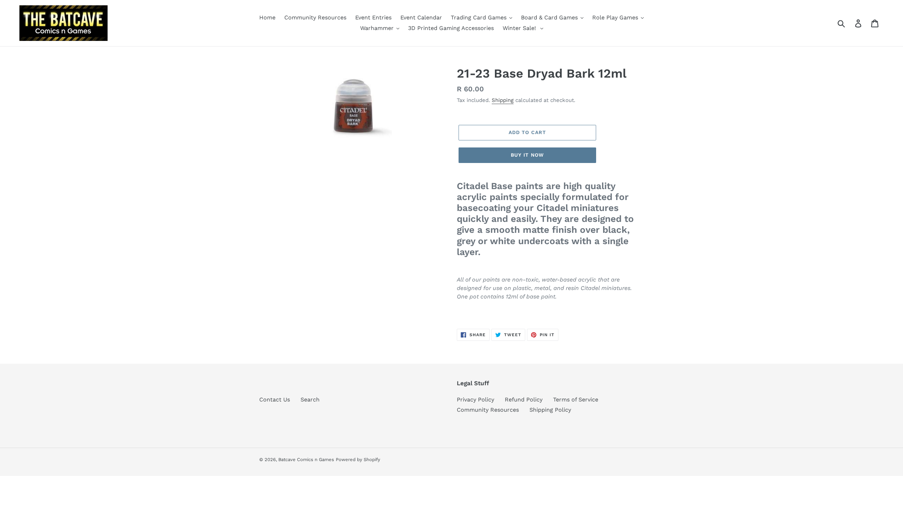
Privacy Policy (475, 399)
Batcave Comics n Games (306, 459)
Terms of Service (575, 399)
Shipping (503, 100)
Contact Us (274, 399)
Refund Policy (524, 399)
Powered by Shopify (358, 459)
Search (310, 399)
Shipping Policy (550, 409)
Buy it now (527, 155)
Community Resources (488, 409)
